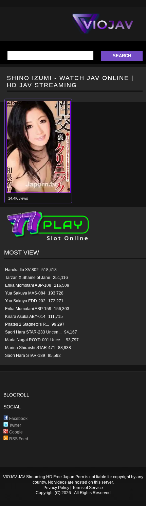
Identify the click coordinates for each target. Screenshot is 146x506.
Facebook (18, 418)
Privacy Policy (56, 487)
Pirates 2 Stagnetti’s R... (27, 324)
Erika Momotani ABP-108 (28, 285)
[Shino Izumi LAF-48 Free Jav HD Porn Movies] (38, 191)
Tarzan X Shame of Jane (27, 277)
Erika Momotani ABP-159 (28, 308)
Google (15, 432)
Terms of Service (87, 487)
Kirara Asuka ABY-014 (25, 316)
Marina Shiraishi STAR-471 (30, 347)
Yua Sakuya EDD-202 (25, 301)
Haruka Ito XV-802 (22, 269)
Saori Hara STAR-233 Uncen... (33, 332)
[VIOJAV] (102, 29)
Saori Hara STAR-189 (25, 355)
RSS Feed (18, 439)
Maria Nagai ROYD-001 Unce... (34, 340)
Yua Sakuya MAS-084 (25, 293)
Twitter (14, 425)
